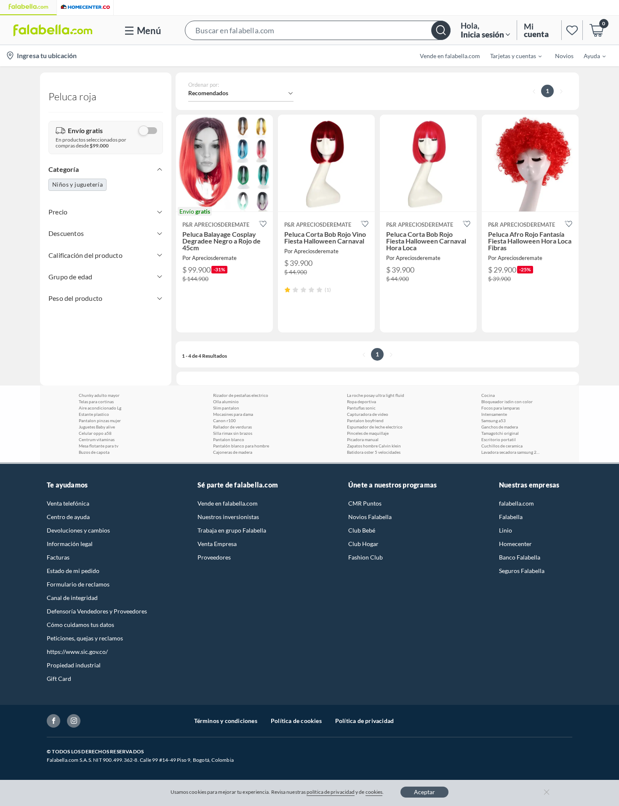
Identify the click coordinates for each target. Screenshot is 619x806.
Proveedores (214, 557)
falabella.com (516, 503)
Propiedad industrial (74, 665)
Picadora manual (363, 439)
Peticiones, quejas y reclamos (85, 638)
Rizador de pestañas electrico (240, 395)
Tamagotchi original (500, 433)
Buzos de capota (94, 452)
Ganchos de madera (499, 426)
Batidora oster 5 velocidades (373, 452)
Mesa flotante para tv (98, 445)
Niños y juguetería (77, 184)
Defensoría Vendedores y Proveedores (97, 611)
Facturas (58, 557)
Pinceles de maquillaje (368, 433)
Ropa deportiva (361, 401)
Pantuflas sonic (361, 407)
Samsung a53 (493, 420)
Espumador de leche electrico (375, 426)
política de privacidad (331, 792)
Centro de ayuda (68, 516)
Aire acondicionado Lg (100, 407)
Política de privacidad (364, 720)
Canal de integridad (72, 597)
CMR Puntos (365, 503)
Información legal (70, 543)
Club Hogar (363, 543)
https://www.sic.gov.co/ (77, 651)
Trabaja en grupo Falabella (231, 530)
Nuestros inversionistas (228, 516)
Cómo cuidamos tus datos (80, 624)
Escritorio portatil (498, 439)
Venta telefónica (68, 503)
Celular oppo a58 (95, 433)
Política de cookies (296, 720)
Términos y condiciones (225, 720)
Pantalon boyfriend (365, 420)
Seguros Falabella (521, 570)
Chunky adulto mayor (99, 395)
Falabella (511, 516)
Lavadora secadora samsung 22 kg (510, 452)
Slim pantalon (226, 407)
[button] (318, 30)
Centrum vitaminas (97, 439)
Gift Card (59, 678)
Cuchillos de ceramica (502, 445)
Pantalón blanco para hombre (241, 445)
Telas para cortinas (96, 401)
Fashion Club (365, 557)
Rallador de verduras (232, 426)
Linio (505, 530)
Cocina (488, 395)
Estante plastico (94, 414)
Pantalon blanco (228, 439)
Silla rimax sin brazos (232, 433)
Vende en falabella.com (227, 503)
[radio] (287, 290)
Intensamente (494, 414)
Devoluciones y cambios (78, 530)
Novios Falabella (370, 516)
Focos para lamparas (500, 407)
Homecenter (515, 543)
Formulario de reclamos (78, 584)
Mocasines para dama (233, 414)
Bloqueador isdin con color (507, 401)
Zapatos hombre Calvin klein (374, 445)
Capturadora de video (367, 414)
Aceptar (424, 791)
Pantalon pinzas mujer (100, 420)
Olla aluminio (226, 401)
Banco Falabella (519, 557)
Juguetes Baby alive (97, 426)
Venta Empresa (217, 543)
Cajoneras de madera (232, 452)
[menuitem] (511, 55)
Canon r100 (224, 420)
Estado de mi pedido (73, 570)
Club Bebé (361, 530)
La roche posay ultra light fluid (375, 395)
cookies (374, 792)
